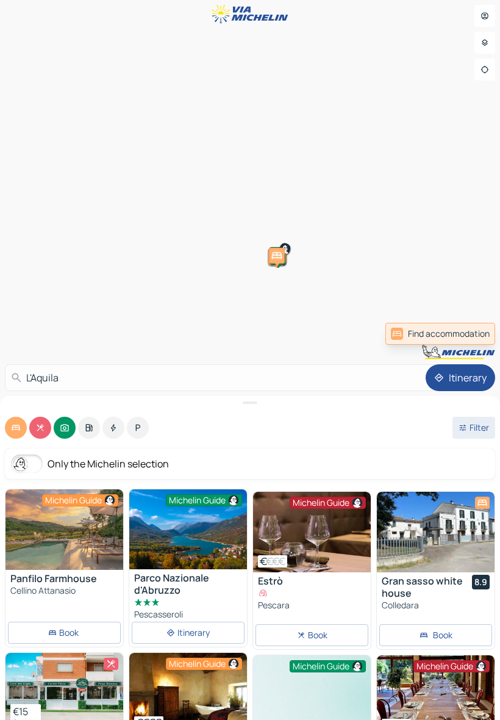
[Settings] (484, 43)
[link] (440, 334)
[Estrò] (312, 532)
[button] (343, 105)
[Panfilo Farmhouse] (64, 529)
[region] (64, 529)
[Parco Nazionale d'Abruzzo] (188, 529)
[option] (16, 428)
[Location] (484, 70)
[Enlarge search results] (250, 402)
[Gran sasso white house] (436, 532)
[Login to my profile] (484, 16)
